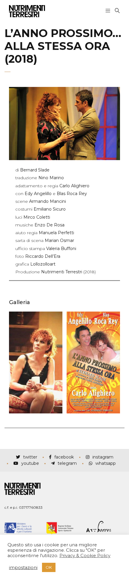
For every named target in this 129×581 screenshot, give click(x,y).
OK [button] (49, 567)
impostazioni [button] (23, 567)
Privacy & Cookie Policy (84, 555)
